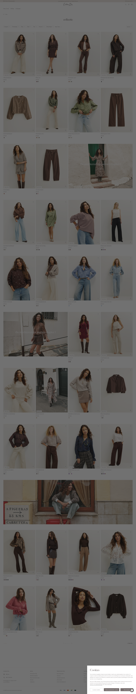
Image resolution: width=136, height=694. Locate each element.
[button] (132, 690)
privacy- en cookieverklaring (96, 684)
